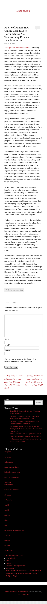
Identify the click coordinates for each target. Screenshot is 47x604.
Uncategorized (18, 290)
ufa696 (6, 520)
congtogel (7, 457)
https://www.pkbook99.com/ (14, 530)
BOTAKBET (8, 500)
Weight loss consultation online (18, 48)
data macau (8, 462)
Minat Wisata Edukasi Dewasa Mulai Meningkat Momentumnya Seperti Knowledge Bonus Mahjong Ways (23, 573)
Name (7, 339)
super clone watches (11, 477)
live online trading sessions (15, 566)
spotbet (7, 545)
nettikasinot (8, 485)
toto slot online (11, 558)
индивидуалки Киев (11, 467)
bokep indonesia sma (12, 472)
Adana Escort (9, 551)
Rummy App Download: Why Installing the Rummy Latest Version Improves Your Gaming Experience (26, 428)
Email (7, 345)
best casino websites (11, 490)
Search (7, 399)
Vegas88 (7, 482)
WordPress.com (23, 594)
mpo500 (7, 540)
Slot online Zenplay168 (14, 556)
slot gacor (7, 452)
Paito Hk (7, 535)
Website (7, 351)
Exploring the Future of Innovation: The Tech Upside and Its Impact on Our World (34, 381)
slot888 (8, 561)
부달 (6, 525)
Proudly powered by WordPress (16, 592)
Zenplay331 (10, 568)
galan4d (7, 515)
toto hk (6, 505)
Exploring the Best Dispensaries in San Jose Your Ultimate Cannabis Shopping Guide (13, 381)
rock (13, 43)
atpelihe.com (23, 11)
